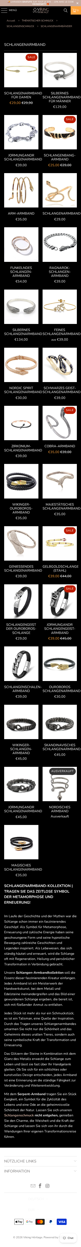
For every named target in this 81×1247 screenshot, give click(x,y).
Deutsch (36, 1199)
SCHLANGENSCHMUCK (21, 26)
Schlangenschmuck (19, 1115)
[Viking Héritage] (40, 10)
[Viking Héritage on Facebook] (40, 1186)
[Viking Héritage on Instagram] (47, 1186)
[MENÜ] (2, 10)
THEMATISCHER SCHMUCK (38, 20)
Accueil (11, 20)
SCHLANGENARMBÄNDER (56, 26)
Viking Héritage (32, 1237)
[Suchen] (66, 10)
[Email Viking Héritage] (33, 1186)
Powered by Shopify (56, 1237)
